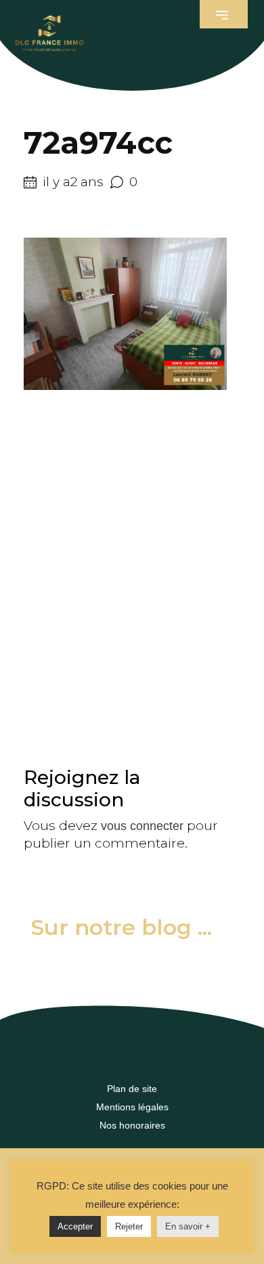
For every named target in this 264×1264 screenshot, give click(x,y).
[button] (224, 14)
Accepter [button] (75, 1226)
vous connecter (142, 826)
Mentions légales (132, 1107)
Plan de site (132, 1088)
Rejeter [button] (129, 1226)
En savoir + (188, 1226)
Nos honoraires (132, 1125)
